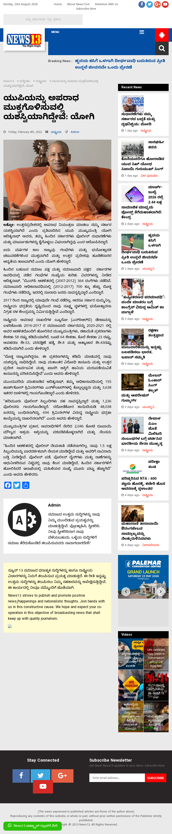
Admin (75, 132)
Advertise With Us (106, 4)
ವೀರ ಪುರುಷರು (149, 176)
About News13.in (78, 4)
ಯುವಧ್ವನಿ (148, 269)
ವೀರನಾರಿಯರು (150, 546)
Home (58, 4)
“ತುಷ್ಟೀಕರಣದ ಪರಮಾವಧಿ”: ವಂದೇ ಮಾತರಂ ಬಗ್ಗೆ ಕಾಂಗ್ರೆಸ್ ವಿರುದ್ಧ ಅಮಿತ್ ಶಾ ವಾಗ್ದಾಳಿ (143, 305)
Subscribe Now (86, 9)
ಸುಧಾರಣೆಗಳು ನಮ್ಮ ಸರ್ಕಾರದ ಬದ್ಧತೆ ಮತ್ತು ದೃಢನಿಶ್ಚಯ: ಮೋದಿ (138, 119)
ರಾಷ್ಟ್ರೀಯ (56, 132)
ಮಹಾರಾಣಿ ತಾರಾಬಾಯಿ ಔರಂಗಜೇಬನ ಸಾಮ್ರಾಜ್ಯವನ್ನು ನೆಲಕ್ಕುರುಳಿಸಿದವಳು (139, 532)
